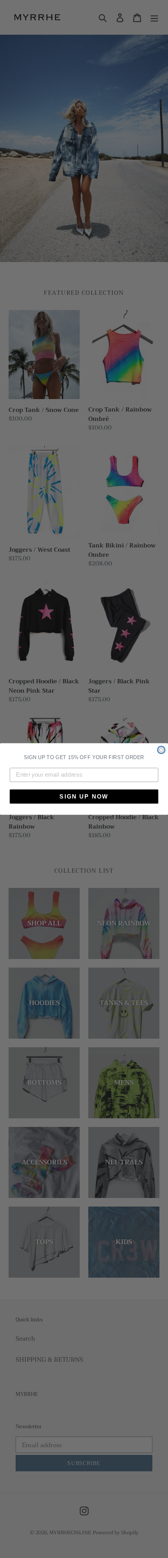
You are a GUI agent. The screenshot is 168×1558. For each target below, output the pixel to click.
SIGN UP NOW (83, 796)
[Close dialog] (161, 750)
